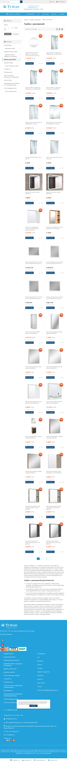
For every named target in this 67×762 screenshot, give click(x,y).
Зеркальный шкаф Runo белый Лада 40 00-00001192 (54, 332)
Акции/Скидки (8, 45)
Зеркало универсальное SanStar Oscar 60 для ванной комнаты (54, 262)
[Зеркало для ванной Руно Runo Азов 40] (33, 147)
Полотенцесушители (11, 91)
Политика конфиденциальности (47, 690)
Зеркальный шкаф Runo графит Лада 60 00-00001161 (33, 472)
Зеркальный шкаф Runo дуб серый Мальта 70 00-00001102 (53, 472)
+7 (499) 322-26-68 (34, 6)
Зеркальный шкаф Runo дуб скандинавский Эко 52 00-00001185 (32, 507)
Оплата (54, 14)
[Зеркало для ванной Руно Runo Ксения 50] (54, 147)
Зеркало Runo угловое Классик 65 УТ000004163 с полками (54, 123)
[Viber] (12, 740)
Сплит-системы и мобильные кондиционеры (11, 76)
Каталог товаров (14, 14)
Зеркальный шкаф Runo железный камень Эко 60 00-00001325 (53, 542)
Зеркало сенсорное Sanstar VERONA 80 (53, 192)
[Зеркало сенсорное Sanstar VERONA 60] (33, 181)
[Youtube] (2, 644)
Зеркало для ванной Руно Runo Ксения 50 (54, 158)
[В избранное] (42, 63)
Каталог (9, 42)
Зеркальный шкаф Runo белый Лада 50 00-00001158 (33, 367)
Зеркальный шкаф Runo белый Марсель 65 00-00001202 (54, 402)
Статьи (39, 686)
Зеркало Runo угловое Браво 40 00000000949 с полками (33, 123)
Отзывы (61, 14)
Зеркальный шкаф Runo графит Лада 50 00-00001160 (54, 437)
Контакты (40, 675)
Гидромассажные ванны (10, 51)
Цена (6, 25)
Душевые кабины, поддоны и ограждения (10, 55)
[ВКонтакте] (2, 640)
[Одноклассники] (14, 740)
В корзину (30, 63)
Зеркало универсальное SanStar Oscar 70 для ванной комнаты (33, 297)
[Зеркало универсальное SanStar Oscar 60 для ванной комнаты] (54, 251)
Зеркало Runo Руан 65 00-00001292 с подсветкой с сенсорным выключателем (32, 54)
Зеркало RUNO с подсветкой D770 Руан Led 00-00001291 (53, 88)
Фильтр (8, 21)
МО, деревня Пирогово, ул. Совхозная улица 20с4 (22, 722)
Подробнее (35, 704)
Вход (53, 1)
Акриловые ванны (10, 48)
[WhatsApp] (9, 740)
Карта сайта (41, 683)
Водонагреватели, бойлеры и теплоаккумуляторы (12, 84)
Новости (40, 679)
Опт (38, 14)
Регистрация (61, 1)
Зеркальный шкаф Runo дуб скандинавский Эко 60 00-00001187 (53, 507)
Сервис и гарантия (43, 672)
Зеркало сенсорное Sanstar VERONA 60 (32, 192)
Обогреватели (8, 72)
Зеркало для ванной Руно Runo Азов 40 (33, 158)
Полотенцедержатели (10, 88)
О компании (30, 14)
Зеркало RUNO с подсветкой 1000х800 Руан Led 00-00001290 (54, 53)
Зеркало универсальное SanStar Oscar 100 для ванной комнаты (33, 262)
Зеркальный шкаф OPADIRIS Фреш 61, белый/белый (32, 332)
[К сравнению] (39, 63)
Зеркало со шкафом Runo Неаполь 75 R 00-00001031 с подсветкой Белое (32, 228)
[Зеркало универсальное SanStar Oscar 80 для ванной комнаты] (54, 286)
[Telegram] (7, 740)
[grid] (57, 29)
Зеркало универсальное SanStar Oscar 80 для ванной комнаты (54, 297)
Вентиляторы (8, 80)
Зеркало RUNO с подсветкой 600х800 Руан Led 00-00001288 (32, 88)
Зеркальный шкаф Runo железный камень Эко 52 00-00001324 (32, 542)
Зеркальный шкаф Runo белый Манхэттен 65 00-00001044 (33, 402)
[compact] (62, 29)
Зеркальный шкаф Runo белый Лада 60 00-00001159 (54, 367)
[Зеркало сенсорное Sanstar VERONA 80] (54, 181)
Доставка (45, 14)
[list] (60, 29)
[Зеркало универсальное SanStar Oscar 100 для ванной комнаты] (33, 251)
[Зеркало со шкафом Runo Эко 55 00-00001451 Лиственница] (54, 216)
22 (46, 558)
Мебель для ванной (10, 59)
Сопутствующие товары (11, 66)
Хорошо (33, 706)
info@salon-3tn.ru (32, 7)
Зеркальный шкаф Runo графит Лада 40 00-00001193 (33, 437)
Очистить (16, 34)
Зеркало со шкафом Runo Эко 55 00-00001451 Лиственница (54, 227)
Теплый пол (7, 69)
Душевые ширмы (8, 62)
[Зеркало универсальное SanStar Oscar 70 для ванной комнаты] (33, 286)
